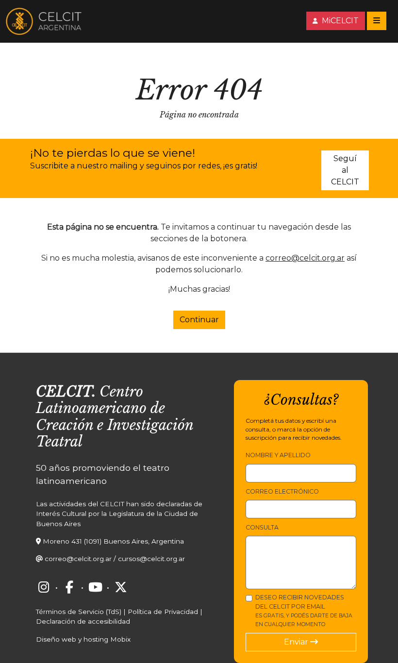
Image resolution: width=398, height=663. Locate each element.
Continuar (199, 319)
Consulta (262, 527)
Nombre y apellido (278, 455)
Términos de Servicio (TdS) (78, 611)
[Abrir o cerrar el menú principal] (376, 21)
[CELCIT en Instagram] (43, 587)
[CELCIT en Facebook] (69, 587)
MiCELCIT (339, 20)
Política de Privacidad (163, 611)
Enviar (297, 641)
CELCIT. (66, 391)
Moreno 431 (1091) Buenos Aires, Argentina (113, 541)
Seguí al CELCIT (345, 170)
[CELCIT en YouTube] (95, 587)
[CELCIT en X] (121, 587)
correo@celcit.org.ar (305, 258)
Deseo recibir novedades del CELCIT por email (303, 611)
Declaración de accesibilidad (83, 621)
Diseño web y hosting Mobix (83, 639)
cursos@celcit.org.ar (151, 559)
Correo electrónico (282, 491)
